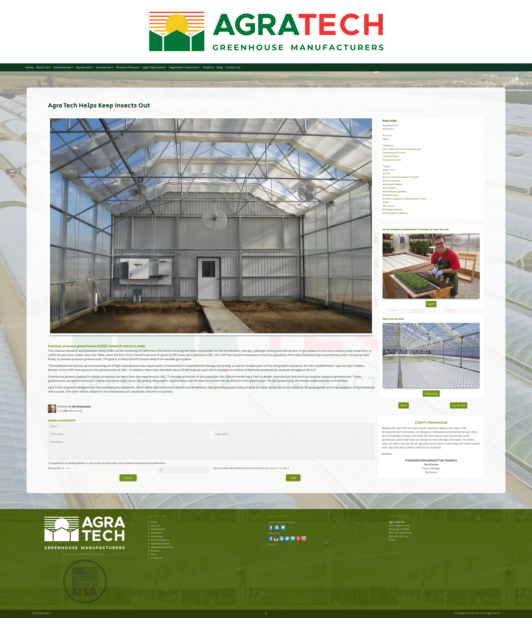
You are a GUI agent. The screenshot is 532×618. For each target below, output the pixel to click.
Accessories (104, 67)
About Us (43, 67)
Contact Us (232, 67)
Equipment (84, 67)
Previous (431, 393)
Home (29, 67)
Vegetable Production (184, 67)
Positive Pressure (127, 67)
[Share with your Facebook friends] (270, 527)
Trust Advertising (70, 410)
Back (404, 405)
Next (431, 304)
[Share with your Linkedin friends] (276, 527)
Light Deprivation (154, 67)
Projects (208, 67)
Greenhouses (63, 67)
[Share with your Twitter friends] (283, 527)
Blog (220, 67)
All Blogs (458, 405)
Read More (387, 453)
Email (391, 539)
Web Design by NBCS (41, 613)
